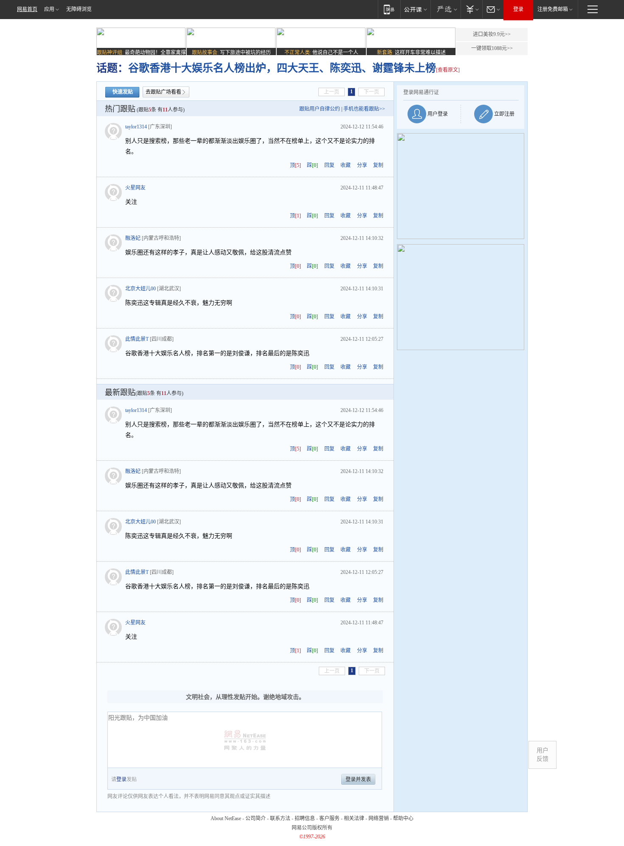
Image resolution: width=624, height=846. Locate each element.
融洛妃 (133, 238)
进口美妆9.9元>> (492, 34)
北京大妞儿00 (140, 289)
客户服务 (329, 818)
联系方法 (280, 818)
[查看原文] (448, 70)
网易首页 (27, 9)
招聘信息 (305, 818)
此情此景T (137, 339)
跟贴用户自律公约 (319, 109)
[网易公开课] (415, 9)
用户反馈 (542, 754)
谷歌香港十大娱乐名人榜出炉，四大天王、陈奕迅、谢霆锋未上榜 (282, 68)
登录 (518, 9)
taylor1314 (136, 127)
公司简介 (255, 818)
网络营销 (378, 818)
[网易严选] (445, 9)
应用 (49, 9)
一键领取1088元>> (492, 48)
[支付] (471, 9)
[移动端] (389, 9)
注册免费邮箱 (552, 9)
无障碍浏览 (79, 9)
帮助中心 (403, 818)
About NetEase (226, 818)
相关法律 (354, 818)
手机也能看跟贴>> (364, 109)
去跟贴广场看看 (163, 92)
